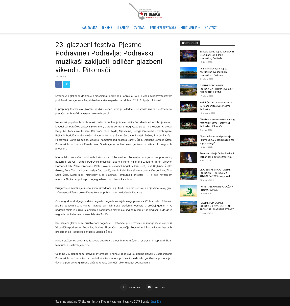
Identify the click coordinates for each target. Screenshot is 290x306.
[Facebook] (58, 84)
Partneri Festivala (163, 27)
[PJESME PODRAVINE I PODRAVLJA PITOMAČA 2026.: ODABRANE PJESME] (188, 89)
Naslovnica (89, 27)
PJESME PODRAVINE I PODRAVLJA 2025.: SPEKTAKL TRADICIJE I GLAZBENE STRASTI (217, 206)
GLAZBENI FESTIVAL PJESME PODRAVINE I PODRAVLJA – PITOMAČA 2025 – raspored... (215, 173)
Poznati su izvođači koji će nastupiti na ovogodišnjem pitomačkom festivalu (214, 72)
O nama (107, 27)
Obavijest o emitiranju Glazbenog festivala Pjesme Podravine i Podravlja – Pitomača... (217, 123)
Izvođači (139, 27)
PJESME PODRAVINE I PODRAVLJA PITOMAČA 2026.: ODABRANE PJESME (216, 89)
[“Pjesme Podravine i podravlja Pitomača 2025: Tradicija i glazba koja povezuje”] (188, 140)
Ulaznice (123, 27)
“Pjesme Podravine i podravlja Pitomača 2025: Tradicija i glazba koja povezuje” (217, 140)
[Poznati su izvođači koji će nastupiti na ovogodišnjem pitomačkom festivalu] (188, 73)
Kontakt (211, 27)
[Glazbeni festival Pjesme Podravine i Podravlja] (145, 11)
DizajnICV (156, 301)
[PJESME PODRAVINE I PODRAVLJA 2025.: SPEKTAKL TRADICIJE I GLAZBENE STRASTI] (188, 207)
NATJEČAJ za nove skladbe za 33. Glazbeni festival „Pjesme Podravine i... (216, 106)
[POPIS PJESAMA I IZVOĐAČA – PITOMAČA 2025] (188, 191)
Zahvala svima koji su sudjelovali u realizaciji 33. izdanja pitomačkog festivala (217, 55)
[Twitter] (66, 84)
